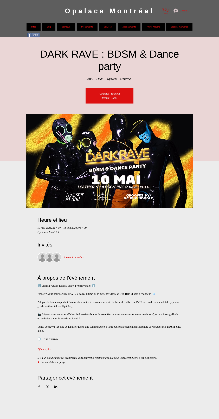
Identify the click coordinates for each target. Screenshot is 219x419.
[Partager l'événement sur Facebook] (39, 387)
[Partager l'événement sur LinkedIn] (55, 387)
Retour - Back (109, 97)
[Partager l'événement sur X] (47, 387)
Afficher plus (44, 349)
